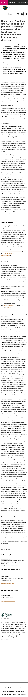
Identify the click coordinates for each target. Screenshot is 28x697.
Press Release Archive (16, 688)
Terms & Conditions (20, 691)
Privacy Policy (22, 694)
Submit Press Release (8, 691)
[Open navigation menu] (2, 13)
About (7, 688)
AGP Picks (4, 2)
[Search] (18, 14)
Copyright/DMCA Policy (9, 694)
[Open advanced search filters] (21, 14)
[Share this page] (26, 13)
